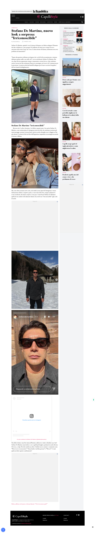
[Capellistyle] (47, 17)
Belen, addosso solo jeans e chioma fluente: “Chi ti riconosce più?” (29, 504)
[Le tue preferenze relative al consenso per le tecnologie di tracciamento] (93, 399)
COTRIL (64, 31)
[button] (3, 530)
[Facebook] (80, 17)
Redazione (45, 520)
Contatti (44, 518)
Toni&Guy (65, 39)
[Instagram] (82, 17)
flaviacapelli (16, 41)
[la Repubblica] (40, 11)
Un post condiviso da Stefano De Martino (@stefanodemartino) (31, 439)
